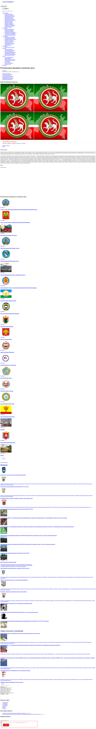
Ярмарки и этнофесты (9, 24)
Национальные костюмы (9, 47)
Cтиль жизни (7, 61)
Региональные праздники (10, 53)
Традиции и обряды (8, 42)
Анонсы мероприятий (9, 57)
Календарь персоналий (9, 29)
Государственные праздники (10, 52)
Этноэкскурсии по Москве (10, 34)
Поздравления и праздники (10, 60)
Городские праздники (9, 51)
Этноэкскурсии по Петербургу (11, 33)
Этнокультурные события (10, 50)
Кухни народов (8, 62)
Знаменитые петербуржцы (10, 32)
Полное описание (6, 145)
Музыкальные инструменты (10, 20)
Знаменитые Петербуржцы (10, 25)
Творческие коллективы (9, 19)
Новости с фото (8, 64)
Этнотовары (5, 46)
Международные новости (10, 59)
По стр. (4, 458)
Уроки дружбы (7, 45)
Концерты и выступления (10, 37)
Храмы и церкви (8, 27)
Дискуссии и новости (9, 63)
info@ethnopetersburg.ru (9, 1)
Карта (4, 146)
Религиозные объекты (9, 31)
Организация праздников (9, 38)
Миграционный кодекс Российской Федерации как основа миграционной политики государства (21, 714)
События (4, 48)
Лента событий (8, 58)
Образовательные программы (10, 39)
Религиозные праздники (9, 55)
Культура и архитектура (9, 26)
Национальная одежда (9, 17)
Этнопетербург (5, 702)
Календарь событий (8, 49)
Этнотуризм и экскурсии (9, 41)
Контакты (4, 65)
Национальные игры (9, 21)
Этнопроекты (5, 36)
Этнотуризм (5, 28)
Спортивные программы (9, 43)
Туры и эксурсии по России (10, 35)
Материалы (4, 465)
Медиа (4, 56)
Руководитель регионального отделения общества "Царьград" (14, 713)
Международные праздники (10, 54)
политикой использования (20, 722)
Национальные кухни (9, 18)
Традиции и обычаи (8, 22)
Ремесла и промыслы (9, 23)
